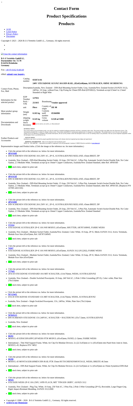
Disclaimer (10, 36)
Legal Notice (11, 32)
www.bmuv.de (96, 143)
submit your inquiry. (16, 74)
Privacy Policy (12, 34)
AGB (8, 29)
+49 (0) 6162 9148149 (14, 70)
